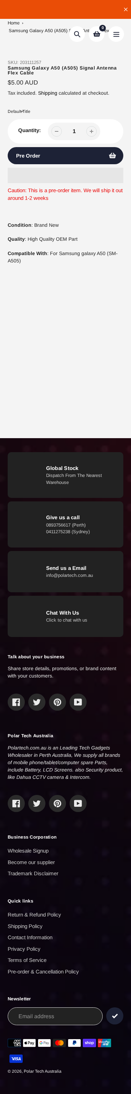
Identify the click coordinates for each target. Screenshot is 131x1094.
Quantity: (29, 130)
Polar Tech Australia (42, 1071)
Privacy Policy (24, 949)
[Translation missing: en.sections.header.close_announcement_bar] (125, 9)
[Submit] (114, 1015)
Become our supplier (31, 862)
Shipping (47, 93)
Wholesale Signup (28, 851)
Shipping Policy (25, 926)
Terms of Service (27, 960)
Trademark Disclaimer (33, 873)
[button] (65, 175)
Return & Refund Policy (34, 915)
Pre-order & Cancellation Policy (43, 972)
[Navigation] (116, 34)
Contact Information (30, 937)
